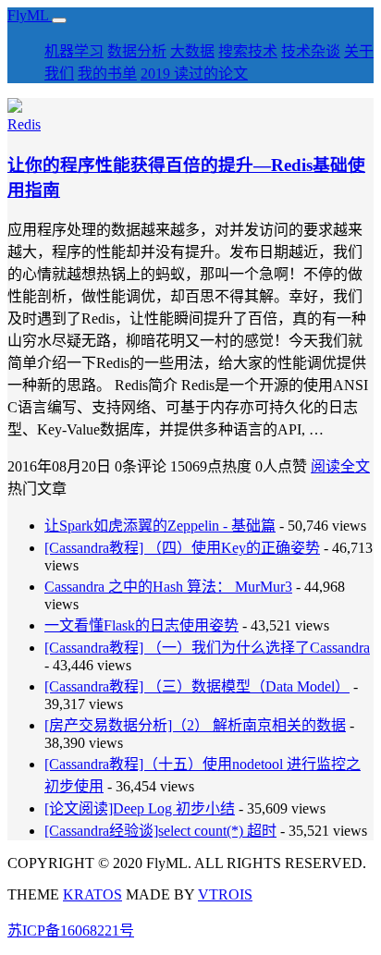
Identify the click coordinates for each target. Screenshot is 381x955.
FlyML (29, 15)
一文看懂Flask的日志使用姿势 (141, 625)
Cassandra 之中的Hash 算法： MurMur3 (168, 586)
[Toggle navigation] (59, 20)
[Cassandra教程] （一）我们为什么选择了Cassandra (207, 647)
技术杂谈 (310, 51)
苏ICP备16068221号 (70, 930)
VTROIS (225, 894)
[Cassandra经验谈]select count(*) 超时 (160, 831)
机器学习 (74, 51)
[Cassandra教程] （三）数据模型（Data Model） (197, 686)
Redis (24, 124)
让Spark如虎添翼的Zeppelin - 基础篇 (160, 525)
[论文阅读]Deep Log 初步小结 (139, 808)
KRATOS (92, 894)
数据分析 (136, 51)
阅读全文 (340, 466)
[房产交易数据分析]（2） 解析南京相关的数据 (195, 725)
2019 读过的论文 (194, 73)
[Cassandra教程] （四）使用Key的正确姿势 (182, 548)
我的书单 (107, 73)
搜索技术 (247, 51)
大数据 (192, 51)
